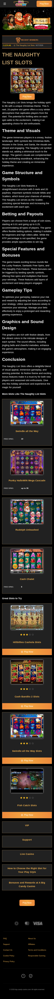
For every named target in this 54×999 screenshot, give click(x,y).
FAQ (5, 938)
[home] (22, 5)
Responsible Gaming (36, 956)
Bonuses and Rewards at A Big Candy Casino (27, 884)
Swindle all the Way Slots (27, 751)
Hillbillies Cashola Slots (27, 642)
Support (27, 839)
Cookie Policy (8, 956)
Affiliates (31, 944)
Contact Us (7, 950)
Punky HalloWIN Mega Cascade (27, 480)
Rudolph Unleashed (27, 530)
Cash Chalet (27, 579)
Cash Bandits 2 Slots (27, 696)
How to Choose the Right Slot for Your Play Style (27, 870)
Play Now (44, 4)
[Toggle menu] (4, 3)
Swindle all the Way (27, 431)
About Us (32, 938)
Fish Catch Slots (27, 805)
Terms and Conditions (37, 950)
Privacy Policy (9, 961)
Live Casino (27, 854)
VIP (27, 825)
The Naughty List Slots (19, 45)
